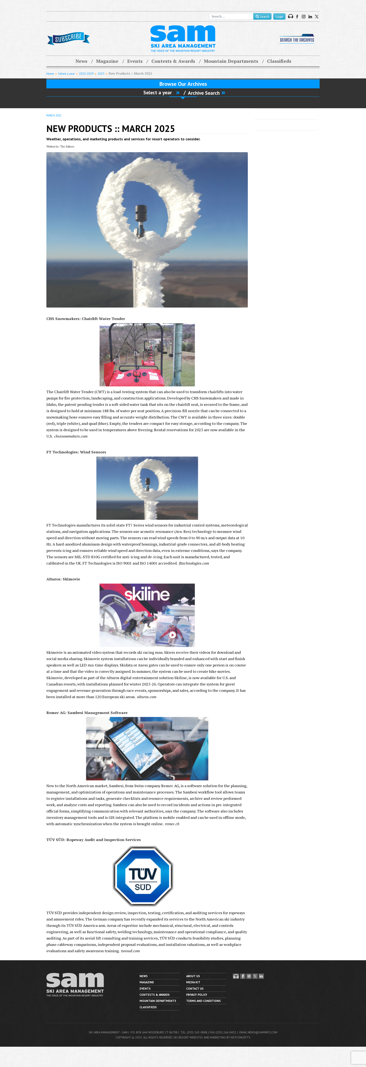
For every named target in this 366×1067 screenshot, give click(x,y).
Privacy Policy (196, 995)
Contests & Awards (173, 61)
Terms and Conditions (203, 1001)
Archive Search (204, 92)
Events (135, 61)
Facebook (297, 16)
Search (264, 16)
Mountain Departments (231, 61)
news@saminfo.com (262, 1032)
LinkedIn (310, 16)
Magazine (107, 61)
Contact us (195, 988)
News (81, 61)
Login (279, 16)
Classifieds (279, 61)
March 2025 (53, 115)
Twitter (317, 16)
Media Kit (193, 982)
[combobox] (231, 16)
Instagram (303, 16)
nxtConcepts (240, 1037)
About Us (193, 976)
